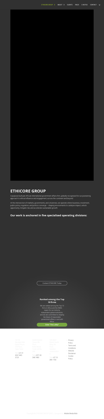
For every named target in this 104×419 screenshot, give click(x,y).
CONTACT (93, 5)
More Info (13, 270)
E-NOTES (85, 5)
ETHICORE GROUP (47, 5)
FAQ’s (77, 5)
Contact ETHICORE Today (52, 283)
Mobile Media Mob (70, 413)
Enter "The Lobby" (52, 325)
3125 (17, 357)
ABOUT (60, 5)
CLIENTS (70, 5)
